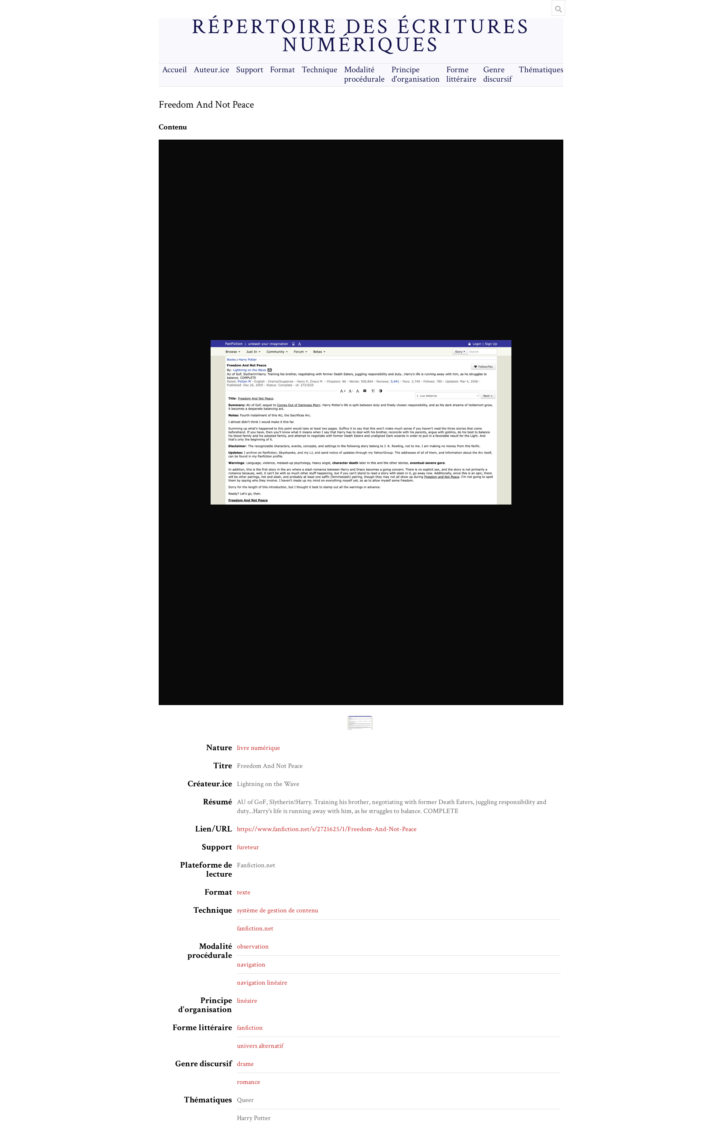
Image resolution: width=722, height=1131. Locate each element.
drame (245, 1064)
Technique (319, 69)
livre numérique (258, 747)
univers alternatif (260, 1045)
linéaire (247, 1000)
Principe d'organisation (415, 74)
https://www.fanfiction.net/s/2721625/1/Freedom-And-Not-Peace (327, 829)
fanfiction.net (255, 928)
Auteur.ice (211, 69)
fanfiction (250, 1027)
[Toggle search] (558, 9)
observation (253, 946)
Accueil (174, 69)
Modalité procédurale (364, 74)
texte (243, 892)
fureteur (248, 847)
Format (282, 69)
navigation (251, 964)
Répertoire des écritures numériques (361, 36)
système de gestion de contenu (277, 910)
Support (249, 69)
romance (248, 1082)
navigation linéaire (262, 982)
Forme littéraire (461, 74)
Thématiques (541, 69)
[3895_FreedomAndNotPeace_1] (361, 422)
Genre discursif (497, 74)
